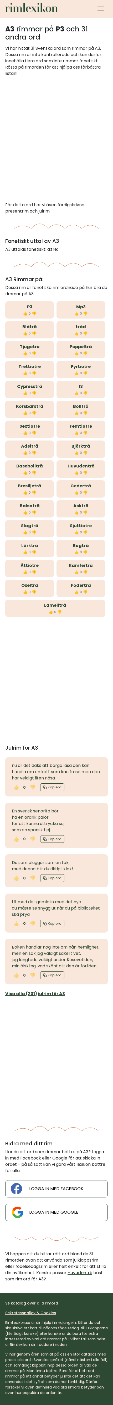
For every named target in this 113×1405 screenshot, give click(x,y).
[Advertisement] (56, 139)
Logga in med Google (53, 1212)
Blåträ (29, 327)
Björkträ (80, 446)
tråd (81, 327)
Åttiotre (29, 565)
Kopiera (54, 787)
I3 (81, 386)
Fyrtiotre (81, 367)
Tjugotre (29, 347)
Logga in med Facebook (56, 1189)
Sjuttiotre (81, 526)
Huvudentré (81, 466)
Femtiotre (81, 426)
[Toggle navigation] (101, 9)
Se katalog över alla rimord (31, 1303)
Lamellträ (55, 605)
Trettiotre (29, 367)
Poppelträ (81, 347)
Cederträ (80, 486)
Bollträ (81, 406)
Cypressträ (29, 386)
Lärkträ (29, 546)
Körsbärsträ (29, 406)
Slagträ (29, 526)
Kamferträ (81, 565)
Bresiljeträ (29, 486)
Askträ (81, 506)
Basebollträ (29, 466)
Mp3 (81, 307)
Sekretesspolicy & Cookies (30, 1312)
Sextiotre (29, 426)
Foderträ (81, 585)
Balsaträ (30, 506)
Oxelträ (29, 585)
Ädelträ (29, 446)
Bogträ (81, 546)
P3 (29, 307)
